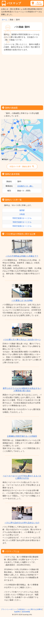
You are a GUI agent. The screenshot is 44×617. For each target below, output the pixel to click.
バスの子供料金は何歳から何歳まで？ (22, 256)
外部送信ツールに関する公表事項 (30, 609)
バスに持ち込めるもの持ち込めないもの (22, 522)
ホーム (4, 19)
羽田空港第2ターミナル (22, 226)
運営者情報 (26, 612)
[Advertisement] (22, 79)
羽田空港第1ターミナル (22, 222)
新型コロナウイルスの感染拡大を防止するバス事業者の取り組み (22, 389)
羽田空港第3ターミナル (22, 218)
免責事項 (17, 612)
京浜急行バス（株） (25, 186)
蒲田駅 (22, 210)
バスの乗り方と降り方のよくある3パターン (22, 339)
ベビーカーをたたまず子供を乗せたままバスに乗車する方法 (22, 477)
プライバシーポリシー (9, 609)
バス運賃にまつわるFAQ (22, 300)
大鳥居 (22, 214)
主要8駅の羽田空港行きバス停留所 (22, 436)
